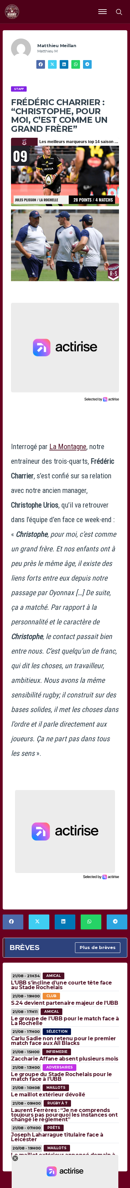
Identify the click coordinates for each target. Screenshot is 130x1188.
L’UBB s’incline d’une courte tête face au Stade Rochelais (61, 985)
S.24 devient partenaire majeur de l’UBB (64, 1003)
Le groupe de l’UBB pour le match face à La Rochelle (65, 1020)
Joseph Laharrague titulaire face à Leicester (57, 1137)
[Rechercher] (118, 11)
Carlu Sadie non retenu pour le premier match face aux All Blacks (63, 1040)
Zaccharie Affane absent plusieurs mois (64, 1059)
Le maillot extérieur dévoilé (48, 1094)
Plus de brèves (98, 947)
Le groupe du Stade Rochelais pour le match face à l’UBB (61, 1076)
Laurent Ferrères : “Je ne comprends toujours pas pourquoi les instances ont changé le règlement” (64, 1115)
